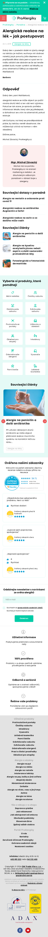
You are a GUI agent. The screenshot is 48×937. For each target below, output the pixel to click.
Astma (24, 793)
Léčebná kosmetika (35, 371)
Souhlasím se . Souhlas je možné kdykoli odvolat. (25, 609)
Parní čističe (12, 369)
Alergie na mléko (24, 767)
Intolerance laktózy (24, 773)
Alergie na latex (24, 796)
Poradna (21, 25)
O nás (24, 833)
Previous (3, 421)
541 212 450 (32, 859)
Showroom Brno (24, 821)
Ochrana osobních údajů (24, 843)
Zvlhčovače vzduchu (35, 310)
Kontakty (24, 837)
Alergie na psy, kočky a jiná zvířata (24, 777)
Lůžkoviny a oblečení (35, 325)
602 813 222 (16, 859)
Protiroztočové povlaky (12, 325)
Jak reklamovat (24, 812)
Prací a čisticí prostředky (24, 751)
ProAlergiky (8, 25)
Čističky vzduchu (35, 296)
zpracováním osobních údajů (30, 608)
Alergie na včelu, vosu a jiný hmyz (24, 790)
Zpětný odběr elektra (24, 825)
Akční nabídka (12, 296)
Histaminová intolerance (24, 783)
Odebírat (24, 618)
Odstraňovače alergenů (12, 355)
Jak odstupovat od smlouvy (24, 815)
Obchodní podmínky (24, 818)
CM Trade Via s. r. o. (31, 866)
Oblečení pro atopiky (13, 340)
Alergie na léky (21, 44)
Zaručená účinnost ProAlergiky (18, 840)
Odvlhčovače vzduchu (13, 310)
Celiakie (24, 786)
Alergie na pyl (24, 764)
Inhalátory (35, 339)
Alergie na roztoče (24, 770)
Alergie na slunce (24, 799)
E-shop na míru (18, 890)
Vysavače (35, 354)
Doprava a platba (24, 808)
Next (45, 421)
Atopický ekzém (24, 780)
